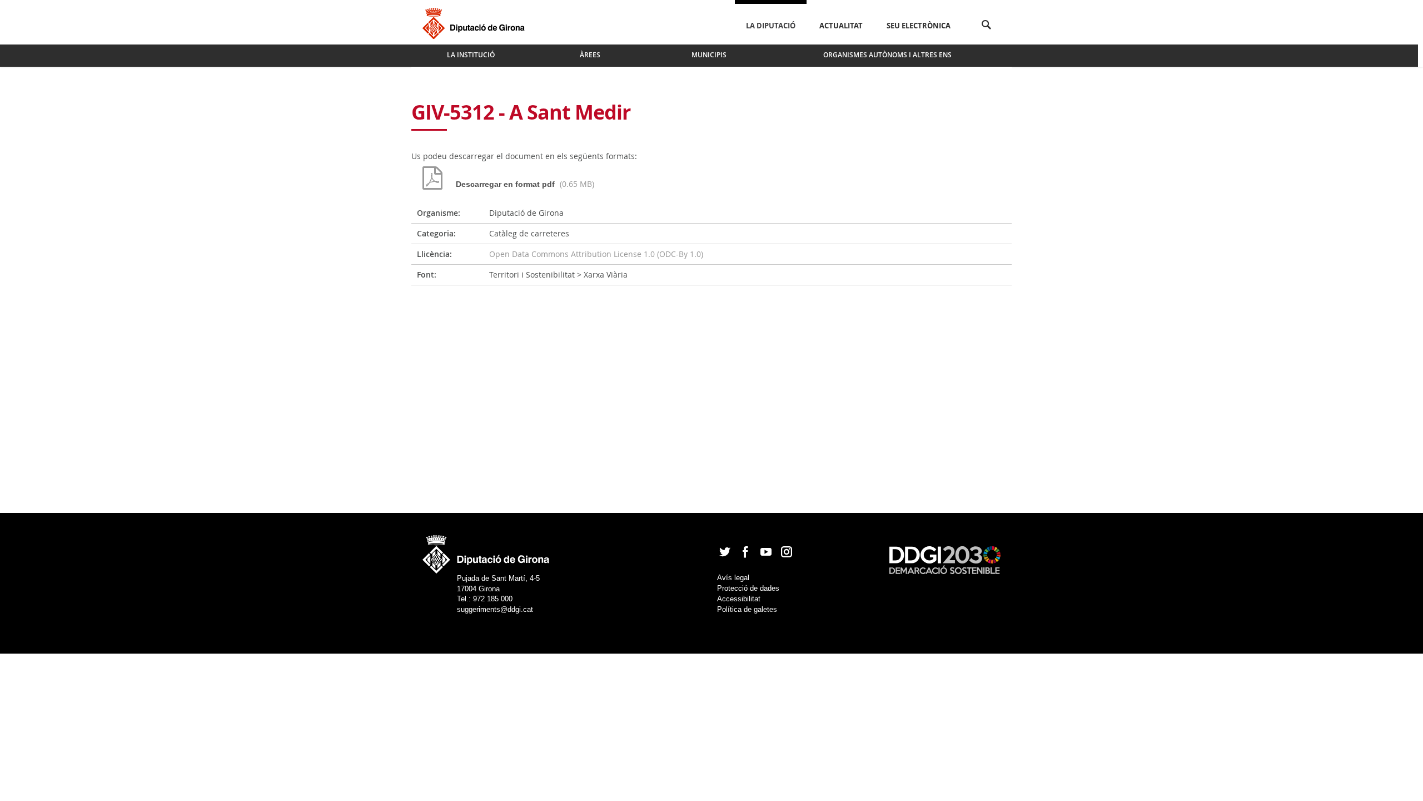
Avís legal (733, 577)
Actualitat (841, 26)
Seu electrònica (919, 26)
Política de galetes (747, 609)
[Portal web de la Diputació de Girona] (486, 551)
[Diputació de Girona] (475, 22)
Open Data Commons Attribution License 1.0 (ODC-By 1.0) (596, 254)
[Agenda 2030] (945, 559)
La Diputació (770, 26)
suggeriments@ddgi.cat (495, 609)
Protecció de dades (748, 588)
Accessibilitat (738, 599)
